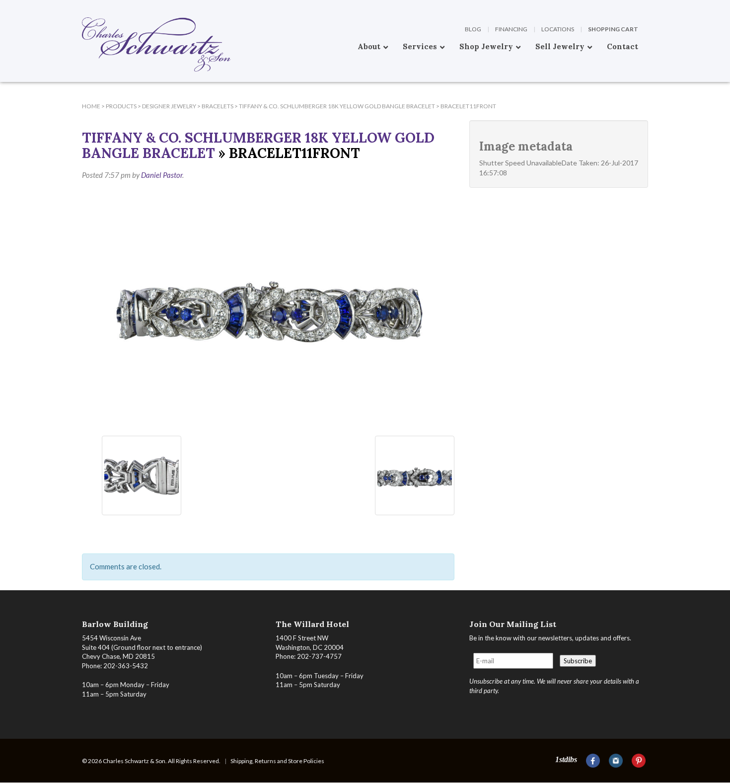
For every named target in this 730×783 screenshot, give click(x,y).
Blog (473, 29)
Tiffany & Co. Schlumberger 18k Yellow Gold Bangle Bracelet (258, 145)
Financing (511, 29)
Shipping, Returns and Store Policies (277, 761)
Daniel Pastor (161, 174)
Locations (557, 29)
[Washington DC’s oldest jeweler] (81, 7)
